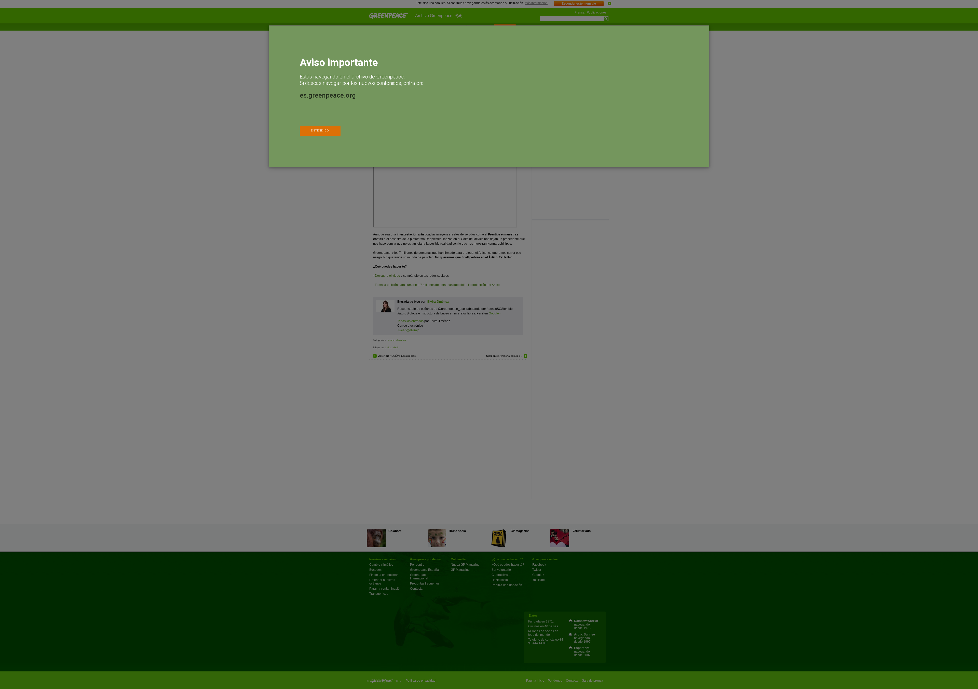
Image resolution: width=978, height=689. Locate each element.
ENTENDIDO (320, 130)
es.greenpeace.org (328, 95)
